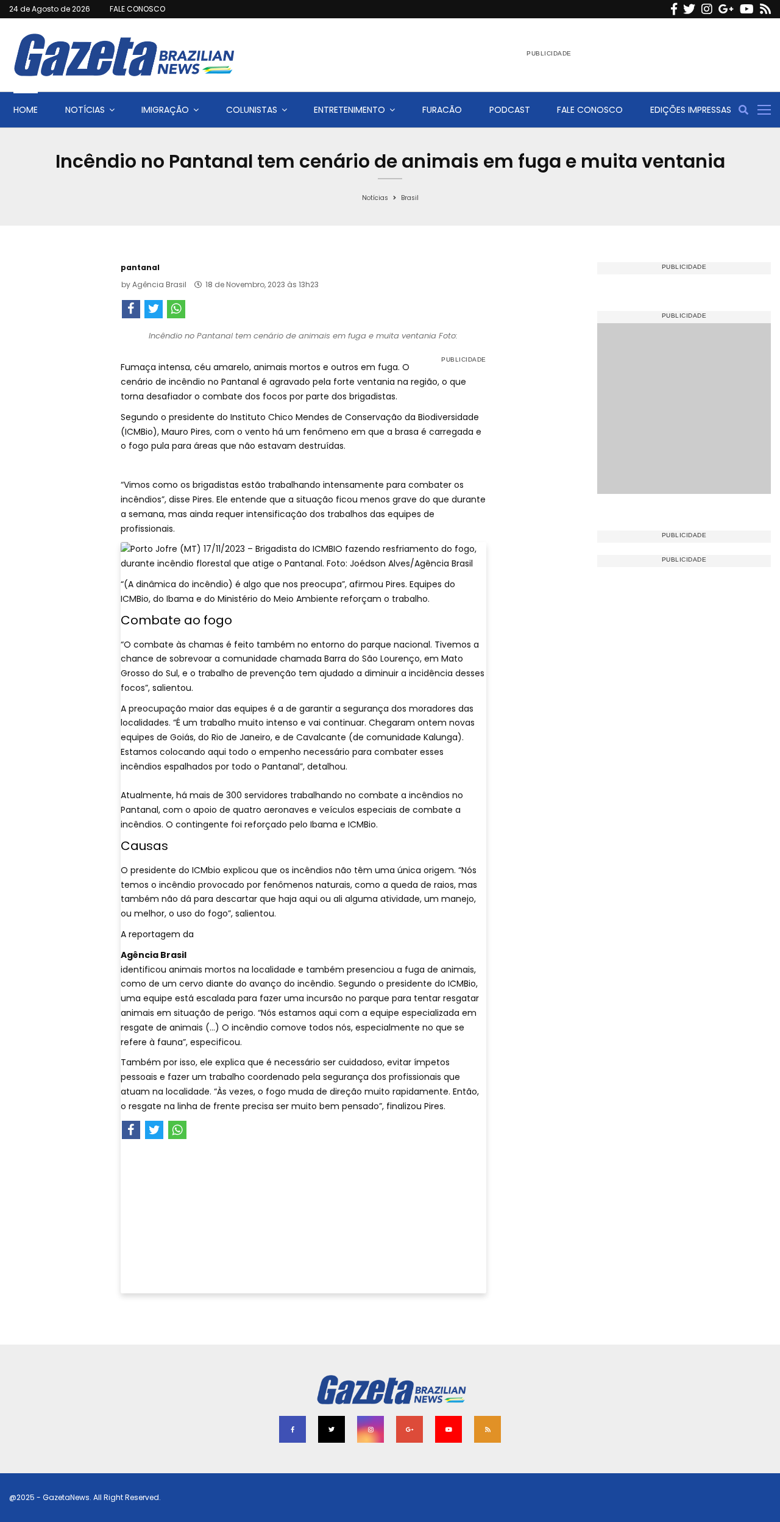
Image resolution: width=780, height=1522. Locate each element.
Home (25, 110)
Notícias (85, 110)
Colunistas (251, 110)
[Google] (726, 9)
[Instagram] (706, 9)
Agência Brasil (159, 284)
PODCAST (509, 110)
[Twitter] (689, 9)
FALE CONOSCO (137, 9)
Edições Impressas (690, 110)
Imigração (165, 110)
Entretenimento (349, 110)
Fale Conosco (590, 110)
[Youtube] (747, 9)
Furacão (442, 110)
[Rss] (765, 9)
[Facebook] (674, 9)
